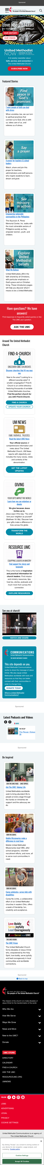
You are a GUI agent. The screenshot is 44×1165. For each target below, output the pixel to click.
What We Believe (12, 269)
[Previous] (5, 721)
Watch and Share (19, 637)
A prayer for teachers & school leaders (17, 162)
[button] (40, 10)
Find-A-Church (9, 1067)
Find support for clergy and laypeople (19, 565)
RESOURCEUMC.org (12, 1077)
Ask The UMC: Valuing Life (16, 787)
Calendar (7, 1062)
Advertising (7, 1108)
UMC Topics (24, 783)
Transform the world (19, 532)
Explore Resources (19, 593)
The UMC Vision (12, 939)
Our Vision (9, 38)
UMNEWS (6, 1081)
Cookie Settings (9, 1122)
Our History (10, 33)
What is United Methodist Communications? (14, 694)
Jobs (3, 1103)
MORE (17, 724)
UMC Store (9, 1052)
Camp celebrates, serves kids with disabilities (19, 893)
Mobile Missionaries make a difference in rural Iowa (16, 840)
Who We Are (8, 1008)
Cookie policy (15, 1149)
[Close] (41, 1141)
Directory (7, 1058)
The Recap (22, 729)
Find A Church (19, 402)
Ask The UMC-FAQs (12, 783)
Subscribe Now (19, 68)
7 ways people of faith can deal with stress (17, 109)
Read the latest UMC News (19, 438)
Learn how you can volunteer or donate (19, 503)
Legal (4, 1113)
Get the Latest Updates (19, 469)
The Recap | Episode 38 (28, 733)
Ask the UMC (8, 1072)
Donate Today (13, 688)
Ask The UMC (22, 327)
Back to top (23, 978)
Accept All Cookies (22, 1161)
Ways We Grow (9, 1022)
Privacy (5, 1117)
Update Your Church (19, 406)
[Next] (9, 721)
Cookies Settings (22, 1155)
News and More (9, 1028)
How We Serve (11, 835)
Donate (5, 1042)
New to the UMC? (10, 1035)
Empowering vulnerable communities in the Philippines (17, 215)
